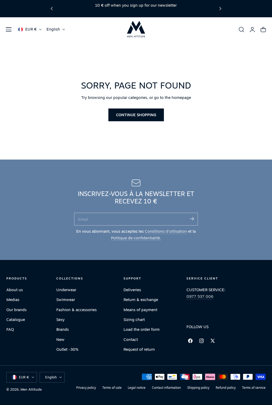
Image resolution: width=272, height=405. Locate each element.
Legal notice (137, 387)
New (60, 339)
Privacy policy (86, 387)
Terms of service (254, 387)
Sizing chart (134, 319)
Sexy (60, 319)
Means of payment (140, 309)
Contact (131, 339)
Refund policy (226, 387)
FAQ (10, 329)
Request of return (139, 349)
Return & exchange (141, 299)
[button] (8, 29)
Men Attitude (31, 389)
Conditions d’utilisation (166, 231)
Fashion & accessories (76, 309)
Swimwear (65, 299)
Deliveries (132, 290)
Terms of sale (112, 387)
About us (14, 290)
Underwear (66, 290)
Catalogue (15, 319)
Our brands (16, 309)
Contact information (166, 387)
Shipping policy (198, 387)
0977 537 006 (199, 296)
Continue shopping (136, 115)
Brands (62, 329)
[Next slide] (220, 8)
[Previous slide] (51, 8)
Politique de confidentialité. (136, 238)
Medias (12, 299)
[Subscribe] (191, 218)
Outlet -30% (67, 349)
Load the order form (142, 329)
